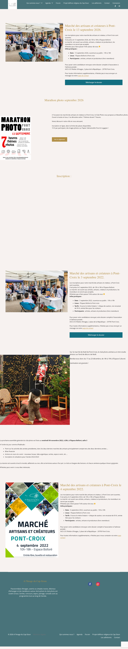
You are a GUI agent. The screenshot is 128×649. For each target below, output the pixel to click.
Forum (58, 3)
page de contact (83, 76)
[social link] (90, 584)
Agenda (48, 3)
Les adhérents (96, 3)
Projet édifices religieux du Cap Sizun (76, 3)
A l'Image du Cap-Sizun (22, 634)
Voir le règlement (59, 139)
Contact (107, 3)
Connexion (116, 3)
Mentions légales (39, 634)
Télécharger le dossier (94, 82)
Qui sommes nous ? (33, 3)
